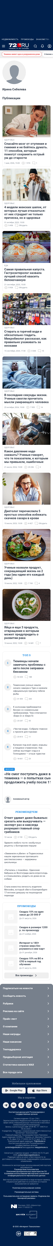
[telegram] (6, 1105)
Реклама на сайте (13, 1011)
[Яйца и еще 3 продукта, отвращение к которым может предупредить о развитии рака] (26, 605)
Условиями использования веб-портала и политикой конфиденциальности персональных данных (26, 1175)
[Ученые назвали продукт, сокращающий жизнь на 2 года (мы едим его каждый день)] (26, 545)
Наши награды (11, 1034)
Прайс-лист (10, 1018)
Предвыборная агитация (18, 1057)
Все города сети (12, 1072)
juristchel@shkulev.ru (13, 1147)
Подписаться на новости (18, 988)
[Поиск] (35, 46)
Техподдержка (12, 1049)
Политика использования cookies (26, 1188)
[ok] (21, 1105)
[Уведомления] (42, 46)
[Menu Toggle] (3, 46)
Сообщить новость (14, 995)
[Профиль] (49, 46)
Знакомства (42, 39)
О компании (10, 1026)
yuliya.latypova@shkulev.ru (29, 1155)
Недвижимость (10, 39)
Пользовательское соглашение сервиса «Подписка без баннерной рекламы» (26, 1197)
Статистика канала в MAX (18, 1064)
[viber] (29, 1105)
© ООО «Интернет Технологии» (26, 1226)
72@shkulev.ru (39, 1141)
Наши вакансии (12, 1041)
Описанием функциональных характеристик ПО (26, 1171)
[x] (44, 1105)
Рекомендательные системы (27, 1192)
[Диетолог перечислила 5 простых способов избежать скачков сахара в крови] (26, 489)
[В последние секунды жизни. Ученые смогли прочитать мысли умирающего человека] (26, 372)
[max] (36, 1105)
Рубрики (8, 1003)
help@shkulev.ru (41, 1147)
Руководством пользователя (26, 1169)
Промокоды (27, 39)
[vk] (13, 1105)
